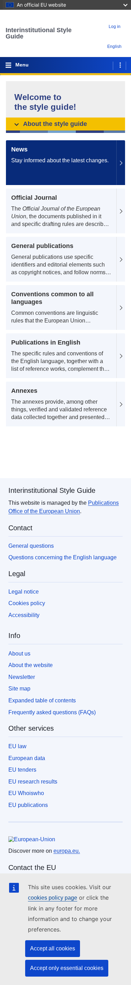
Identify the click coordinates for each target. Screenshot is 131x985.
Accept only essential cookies (66, 968)
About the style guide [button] (55, 123)
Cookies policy (26, 603)
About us (19, 654)
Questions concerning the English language (62, 557)
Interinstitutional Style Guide (39, 33)
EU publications (28, 805)
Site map (19, 689)
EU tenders (22, 770)
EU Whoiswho (26, 793)
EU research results (32, 782)
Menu (22, 65)
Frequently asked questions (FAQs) (52, 712)
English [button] (114, 46)
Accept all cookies (52, 948)
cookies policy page (52, 898)
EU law (17, 746)
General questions (31, 546)
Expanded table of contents (42, 700)
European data (26, 758)
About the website (30, 665)
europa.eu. (66, 851)
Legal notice (23, 592)
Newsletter (21, 677)
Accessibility (23, 615)
